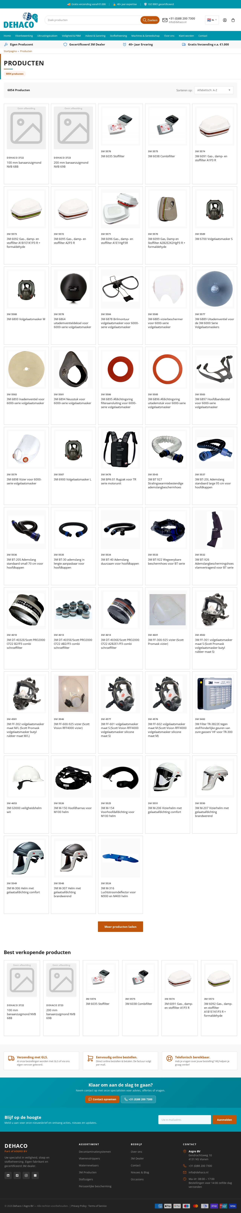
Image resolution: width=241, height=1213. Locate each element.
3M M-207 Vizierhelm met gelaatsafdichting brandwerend (212, 812)
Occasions (137, 1179)
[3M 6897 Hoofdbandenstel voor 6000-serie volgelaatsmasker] (214, 369)
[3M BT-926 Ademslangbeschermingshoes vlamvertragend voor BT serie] (214, 529)
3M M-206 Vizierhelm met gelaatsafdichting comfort (165, 810)
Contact (202, 35)
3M (103, 151)
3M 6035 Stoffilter (112, 156)
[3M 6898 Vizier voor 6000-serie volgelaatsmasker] (26, 449)
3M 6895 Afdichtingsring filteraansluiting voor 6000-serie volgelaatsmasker (118, 403)
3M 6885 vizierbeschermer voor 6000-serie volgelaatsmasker (165, 323)
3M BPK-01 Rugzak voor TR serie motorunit (118, 481)
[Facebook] (17, 1175)
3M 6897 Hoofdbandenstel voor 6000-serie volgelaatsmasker (212, 403)
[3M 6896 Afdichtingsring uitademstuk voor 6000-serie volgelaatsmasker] (167, 369)
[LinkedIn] (8, 1175)
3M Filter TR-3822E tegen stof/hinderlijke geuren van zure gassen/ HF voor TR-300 (214, 728)
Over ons (169, 35)
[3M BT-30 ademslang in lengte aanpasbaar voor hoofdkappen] (73, 529)
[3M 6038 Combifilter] (167, 126)
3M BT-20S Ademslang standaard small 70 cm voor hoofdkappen (25, 563)
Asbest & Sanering (95, 35)
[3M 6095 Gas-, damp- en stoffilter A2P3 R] (73, 208)
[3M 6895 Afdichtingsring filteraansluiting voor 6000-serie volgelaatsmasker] (120, 369)
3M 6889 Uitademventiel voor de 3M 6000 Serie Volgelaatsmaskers (214, 323)
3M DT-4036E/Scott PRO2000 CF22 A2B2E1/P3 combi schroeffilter (120, 644)
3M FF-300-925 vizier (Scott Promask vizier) (166, 642)
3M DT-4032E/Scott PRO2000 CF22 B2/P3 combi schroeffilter (26, 644)
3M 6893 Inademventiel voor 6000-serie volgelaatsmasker (25, 401)
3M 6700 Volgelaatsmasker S (214, 239)
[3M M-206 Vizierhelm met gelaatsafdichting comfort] (167, 778)
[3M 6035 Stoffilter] (120, 126)
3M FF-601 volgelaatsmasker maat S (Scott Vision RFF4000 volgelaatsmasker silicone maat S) (120, 730)
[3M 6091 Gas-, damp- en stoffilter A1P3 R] (214, 126)
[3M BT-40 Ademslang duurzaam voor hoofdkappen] (120, 529)
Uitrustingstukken (47, 35)
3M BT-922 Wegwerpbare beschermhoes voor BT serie (166, 561)
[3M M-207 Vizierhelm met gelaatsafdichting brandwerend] (214, 778)
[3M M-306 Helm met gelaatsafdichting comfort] (26, 858)
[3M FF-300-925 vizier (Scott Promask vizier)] (167, 609)
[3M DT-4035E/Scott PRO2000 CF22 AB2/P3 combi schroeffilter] (73, 609)
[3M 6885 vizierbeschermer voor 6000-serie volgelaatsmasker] (167, 289)
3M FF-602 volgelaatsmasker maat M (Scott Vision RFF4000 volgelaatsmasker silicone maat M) (167, 730)
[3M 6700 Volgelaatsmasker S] (214, 208)
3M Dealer (137, 1158)
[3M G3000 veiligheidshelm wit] (26, 778)
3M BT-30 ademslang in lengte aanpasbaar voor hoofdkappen (69, 563)
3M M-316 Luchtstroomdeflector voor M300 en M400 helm (118, 892)
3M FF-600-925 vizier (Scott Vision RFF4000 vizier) (71, 726)
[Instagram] (26, 1175)
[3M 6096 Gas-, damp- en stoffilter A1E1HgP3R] (120, 208)
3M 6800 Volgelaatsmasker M (26, 319)
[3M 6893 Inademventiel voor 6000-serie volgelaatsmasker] (26, 369)
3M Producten (88, 1172)
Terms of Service (97, 1206)
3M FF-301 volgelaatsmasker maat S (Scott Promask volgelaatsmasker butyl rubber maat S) (213, 645)
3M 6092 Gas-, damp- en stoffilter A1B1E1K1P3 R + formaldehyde (23, 243)
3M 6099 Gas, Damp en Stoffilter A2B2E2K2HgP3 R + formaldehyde (166, 243)
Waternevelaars (89, 1165)
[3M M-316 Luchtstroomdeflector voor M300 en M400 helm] (120, 858)
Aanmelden (224, 1119)
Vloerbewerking (24, 35)
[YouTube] (35, 1175)
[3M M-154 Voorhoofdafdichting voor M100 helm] (120, 778)
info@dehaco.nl (198, 1172)
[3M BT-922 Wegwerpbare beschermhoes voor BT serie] (167, 529)
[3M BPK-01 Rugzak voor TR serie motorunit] (120, 449)
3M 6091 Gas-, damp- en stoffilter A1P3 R (211, 158)
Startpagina (10, 51)
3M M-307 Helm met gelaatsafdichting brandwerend (67, 892)
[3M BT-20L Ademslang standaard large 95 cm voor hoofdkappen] (214, 449)
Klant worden (186, 35)
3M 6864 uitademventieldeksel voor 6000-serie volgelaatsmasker (72, 323)
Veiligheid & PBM (71, 35)
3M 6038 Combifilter (161, 156)
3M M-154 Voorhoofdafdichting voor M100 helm (117, 812)
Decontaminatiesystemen (95, 1151)
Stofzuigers (86, 1179)
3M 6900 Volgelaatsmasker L (72, 479)
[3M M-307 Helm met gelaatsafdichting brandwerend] (73, 858)
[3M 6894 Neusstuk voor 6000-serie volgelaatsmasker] (73, 369)
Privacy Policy (79, 1206)
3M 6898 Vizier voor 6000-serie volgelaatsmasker (24, 481)
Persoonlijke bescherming (95, 1186)
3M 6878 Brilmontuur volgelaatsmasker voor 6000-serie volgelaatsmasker (120, 323)
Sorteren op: (184, 90)
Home (7, 35)
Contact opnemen (104, 1099)
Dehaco (12, 157)
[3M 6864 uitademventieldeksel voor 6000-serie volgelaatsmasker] (73, 289)
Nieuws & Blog (140, 1172)
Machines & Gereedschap (145, 35)
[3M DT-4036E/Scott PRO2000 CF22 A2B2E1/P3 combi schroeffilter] (120, 609)
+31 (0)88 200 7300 (140, 1099)
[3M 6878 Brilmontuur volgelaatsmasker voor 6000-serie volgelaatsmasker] (120, 289)
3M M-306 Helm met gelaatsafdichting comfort (23, 890)
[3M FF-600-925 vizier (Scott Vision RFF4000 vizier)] (73, 693)
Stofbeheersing (118, 35)
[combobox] (102, 20)
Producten (26, 51)
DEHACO (16, 1148)
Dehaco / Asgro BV (23, 1206)
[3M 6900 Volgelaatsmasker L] (73, 449)
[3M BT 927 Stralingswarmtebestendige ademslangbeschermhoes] (167, 449)
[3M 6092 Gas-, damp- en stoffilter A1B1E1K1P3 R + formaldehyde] (26, 208)
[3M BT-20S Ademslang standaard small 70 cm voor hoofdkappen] (26, 529)
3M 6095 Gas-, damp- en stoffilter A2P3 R (70, 241)
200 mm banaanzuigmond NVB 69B (60, 1014)
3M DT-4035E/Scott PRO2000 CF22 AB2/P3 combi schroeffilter (73, 644)
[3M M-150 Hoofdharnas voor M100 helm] (73, 778)
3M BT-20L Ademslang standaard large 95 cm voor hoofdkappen (213, 483)
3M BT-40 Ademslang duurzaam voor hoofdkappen (120, 561)
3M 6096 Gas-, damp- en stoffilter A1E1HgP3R (117, 241)
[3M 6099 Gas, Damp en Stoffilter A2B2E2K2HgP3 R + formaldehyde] (167, 208)
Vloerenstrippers (89, 1158)
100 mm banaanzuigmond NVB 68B (21, 1014)
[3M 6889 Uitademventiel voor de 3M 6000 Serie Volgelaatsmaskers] (214, 289)
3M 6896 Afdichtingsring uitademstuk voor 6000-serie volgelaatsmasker (167, 403)
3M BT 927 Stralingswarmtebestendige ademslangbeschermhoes (165, 483)
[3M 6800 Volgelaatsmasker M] (26, 289)
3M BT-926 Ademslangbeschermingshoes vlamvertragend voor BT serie (214, 563)
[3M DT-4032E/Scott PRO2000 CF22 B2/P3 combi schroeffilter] (26, 609)
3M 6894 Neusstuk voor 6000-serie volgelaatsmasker (72, 401)
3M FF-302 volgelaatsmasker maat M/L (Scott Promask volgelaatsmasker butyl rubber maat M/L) (25, 730)
